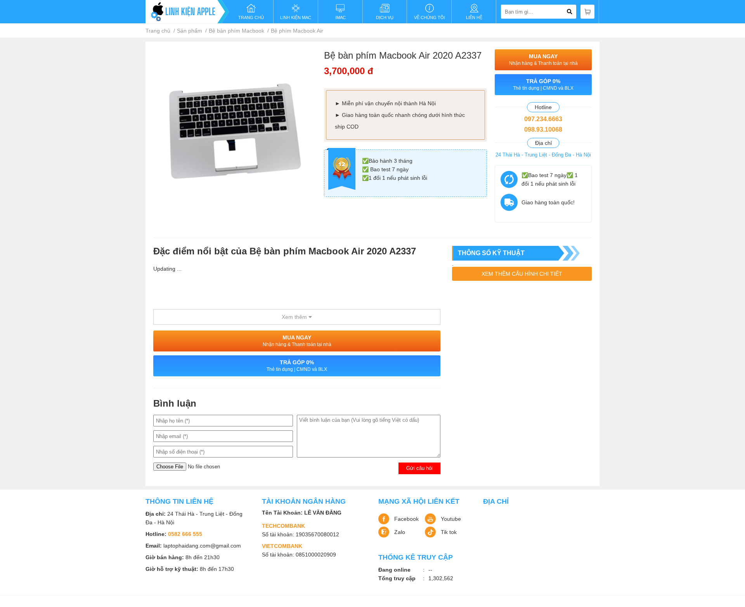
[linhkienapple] (187, 11)
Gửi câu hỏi (419, 468)
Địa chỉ (496, 501)
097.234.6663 (543, 119)
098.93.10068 (543, 129)
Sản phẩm (189, 31)
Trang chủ (158, 31)
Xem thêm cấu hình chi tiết (522, 274)
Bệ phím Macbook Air (297, 31)
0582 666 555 (185, 534)
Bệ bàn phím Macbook (236, 31)
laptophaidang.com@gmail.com (202, 546)
